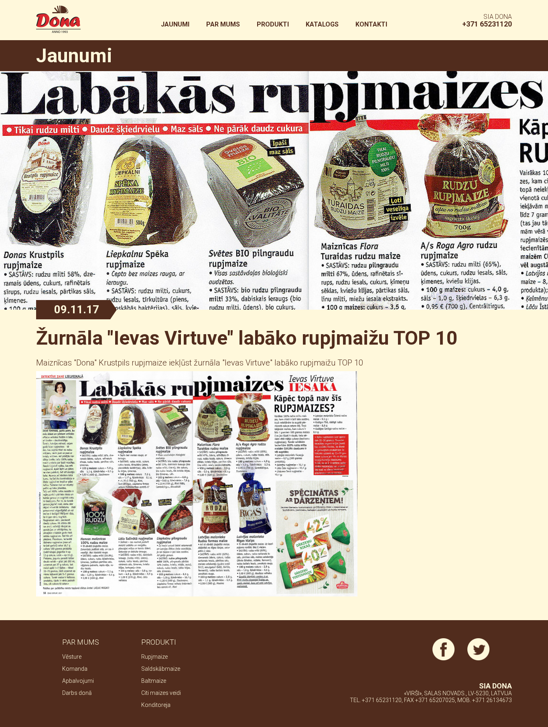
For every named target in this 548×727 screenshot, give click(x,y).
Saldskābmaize (160, 669)
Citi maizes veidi (161, 693)
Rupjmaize (154, 656)
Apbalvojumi (78, 681)
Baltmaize (153, 681)
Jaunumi (175, 24)
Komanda (74, 669)
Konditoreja (155, 705)
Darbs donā (77, 693)
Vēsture (71, 656)
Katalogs (322, 24)
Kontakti (371, 24)
